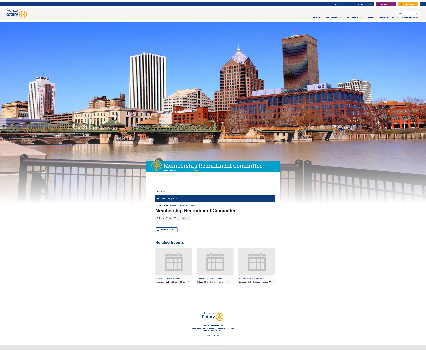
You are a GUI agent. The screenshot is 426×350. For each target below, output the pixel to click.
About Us (315, 17)
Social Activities (352, 17)
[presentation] (173, 261)
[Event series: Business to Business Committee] (187, 281)
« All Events (160, 191)
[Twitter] (335, 4)
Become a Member (387, 17)
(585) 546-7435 (216, 331)
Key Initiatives (332, 17)
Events (369, 17)
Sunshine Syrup (409, 17)
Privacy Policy (213, 335)
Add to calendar (167, 230)
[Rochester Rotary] (16, 14)
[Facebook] (331, 4)
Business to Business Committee (168, 278)
